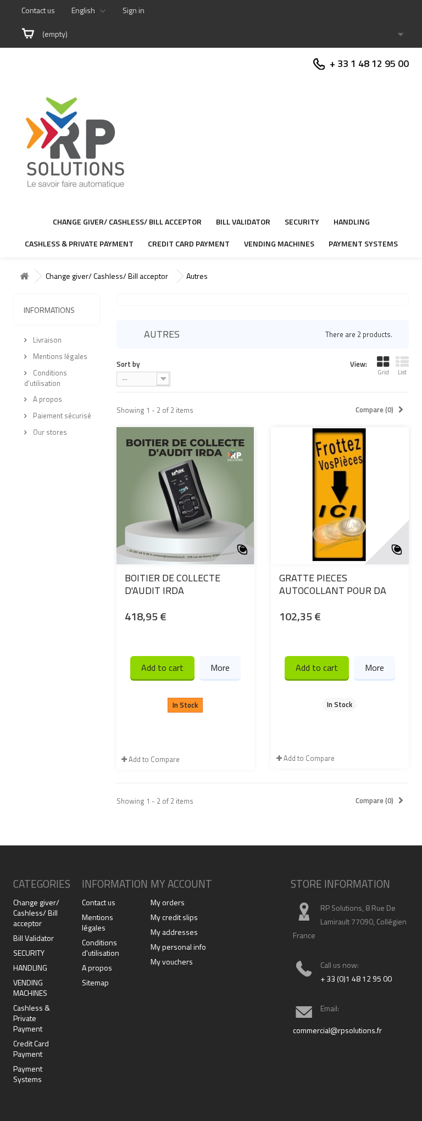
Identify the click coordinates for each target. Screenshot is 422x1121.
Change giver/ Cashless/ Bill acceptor (127, 221)
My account (181, 884)
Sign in (134, 10)
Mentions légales (59, 356)
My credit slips (174, 917)
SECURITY (302, 221)
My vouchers (172, 961)
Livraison (46, 339)
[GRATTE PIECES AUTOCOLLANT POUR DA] (340, 495)
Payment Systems (363, 243)
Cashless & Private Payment (79, 243)
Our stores (49, 432)
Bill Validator (243, 221)
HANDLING (352, 221)
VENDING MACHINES (279, 243)
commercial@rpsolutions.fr (337, 1030)
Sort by (128, 363)
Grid (383, 372)
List (402, 372)
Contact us (38, 10)
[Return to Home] (24, 276)
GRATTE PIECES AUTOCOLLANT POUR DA (332, 584)
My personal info (178, 946)
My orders (168, 902)
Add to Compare (154, 759)
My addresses (174, 932)
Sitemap (95, 982)
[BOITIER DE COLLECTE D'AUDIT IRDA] (185, 495)
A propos (46, 399)
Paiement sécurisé (61, 415)
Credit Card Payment (189, 243)
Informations (49, 310)
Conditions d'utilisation (45, 378)
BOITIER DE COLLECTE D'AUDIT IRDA (172, 584)
